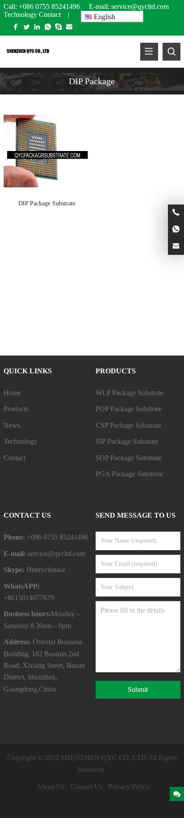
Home (12, 393)
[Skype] (58, 29)
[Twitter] (26, 29)
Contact (50, 14)
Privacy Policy (129, 786)
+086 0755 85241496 (49, 6)
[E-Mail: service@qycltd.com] (176, 246)
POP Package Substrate (129, 409)
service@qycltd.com (141, 6)
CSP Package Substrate (128, 425)
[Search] (171, 52)
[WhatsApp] (47, 29)
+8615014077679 (29, 597)
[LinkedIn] (37, 29)
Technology (20, 14)
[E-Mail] (69, 29)
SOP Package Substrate (129, 458)
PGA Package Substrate (129, 474)
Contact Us (86, 786)
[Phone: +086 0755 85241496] (176, 212)
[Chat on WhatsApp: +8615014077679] (176, 229)
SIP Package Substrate (127, 441)
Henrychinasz (45, 569)
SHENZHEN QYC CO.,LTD (103, 757)
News (12, 425)
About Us (50, 786)
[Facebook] (15, 29)
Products (16, 409)
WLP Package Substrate (129, 393)
